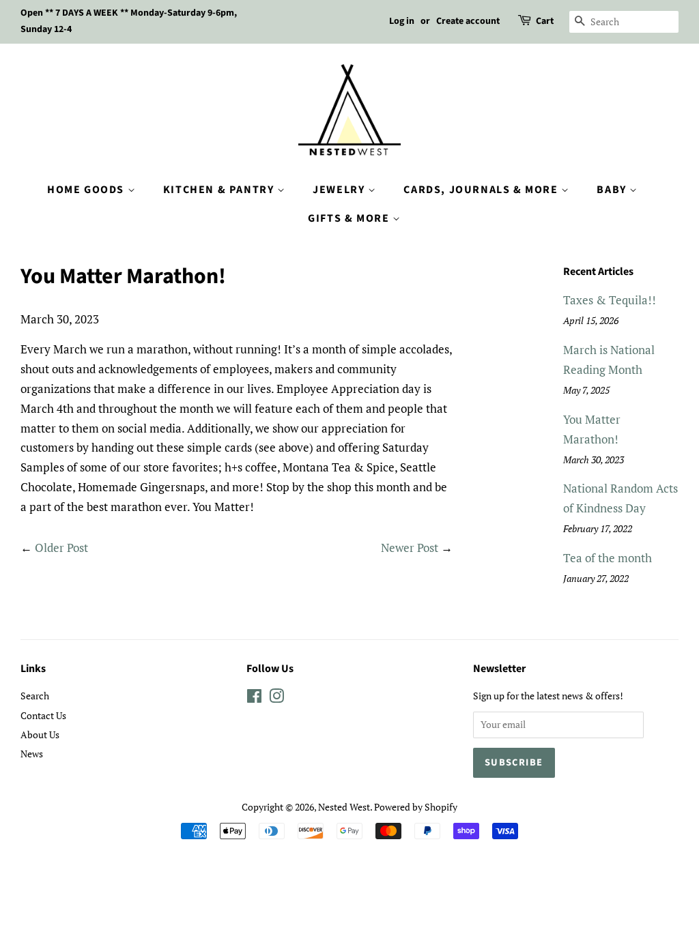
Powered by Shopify (415, 806)
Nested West (344, 806)
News (31, 753)
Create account (468, 21)
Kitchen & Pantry (220, 189)
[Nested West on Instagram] (276, 698)
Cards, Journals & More (482, 189)
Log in (401, 21)
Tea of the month (607, 558)
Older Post (61, 547)
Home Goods (87, 189)
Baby (613, 189)
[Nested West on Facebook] (254, 698)
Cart (545, 21)
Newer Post (409, 547)
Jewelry (340, 189)
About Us (39, 734)
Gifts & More (350, 218)
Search (34, 695)
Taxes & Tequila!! (609, 300)
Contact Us (43, 715)
